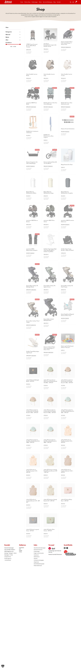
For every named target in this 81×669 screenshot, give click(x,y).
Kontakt (59, 2)
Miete (40, 2)
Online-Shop (27, 2)
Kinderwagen (35, 2)
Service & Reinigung (47, 2)
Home (21, 2)
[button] (3, 666)
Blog (55, 2)
